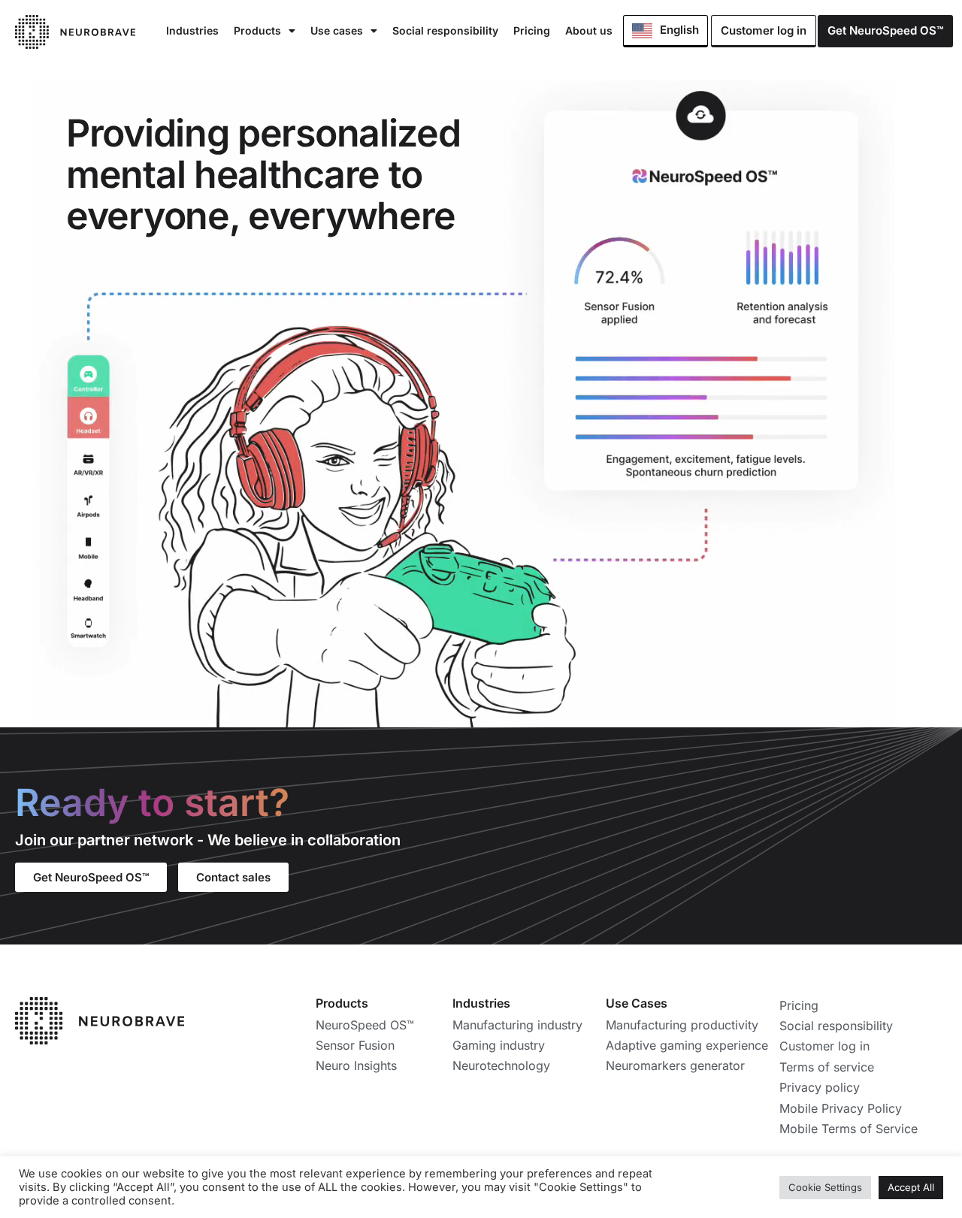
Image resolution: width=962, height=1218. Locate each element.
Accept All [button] (911, 1187)
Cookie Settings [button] (825, 1187)
